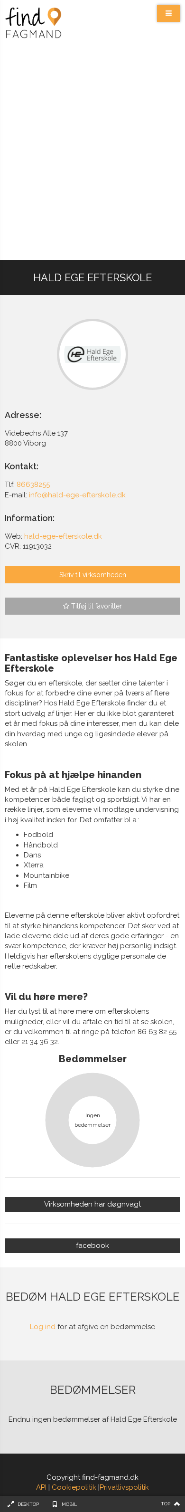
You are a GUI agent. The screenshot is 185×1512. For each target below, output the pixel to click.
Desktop (28, 1504)
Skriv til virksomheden (92, 575)
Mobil (69, 1504)
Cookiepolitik (74, 1487)
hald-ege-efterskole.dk (63, 536)
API (41, 1487)
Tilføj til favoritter (95, 606)
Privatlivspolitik (124, 1487)
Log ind (43, 1326)
